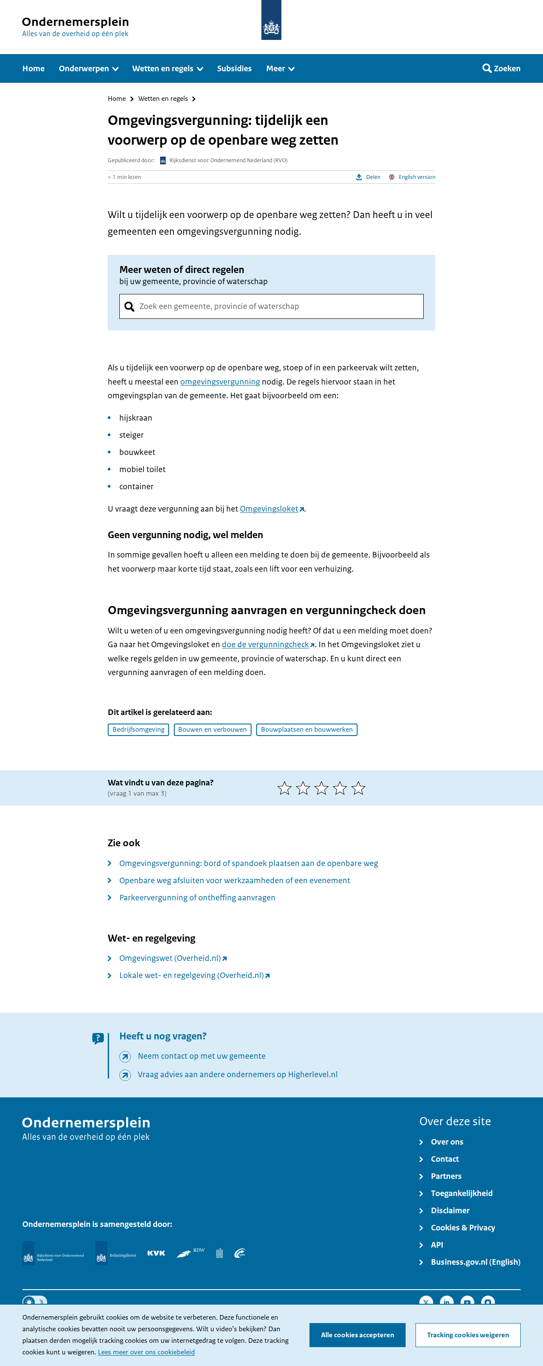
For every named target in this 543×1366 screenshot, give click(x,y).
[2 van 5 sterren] (305, 788)
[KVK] (156, 1253)
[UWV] (240, 1253)
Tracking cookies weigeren (468, 1335)
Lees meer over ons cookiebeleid (146, 1352)
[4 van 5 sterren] (342, 788)
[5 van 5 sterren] (360, 788)
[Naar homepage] (271, 20)
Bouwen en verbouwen (212, 729)
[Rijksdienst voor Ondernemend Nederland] (52, 1253)
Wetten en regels (163, 99)
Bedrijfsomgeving (138, 729)
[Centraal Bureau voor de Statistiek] (219, 1253)
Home (117, 99)
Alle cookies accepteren (357, 1335)
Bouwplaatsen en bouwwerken (307, 729)
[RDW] (191, 1253)
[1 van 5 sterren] (286, 788)
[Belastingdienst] (115, 1253)
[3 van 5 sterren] (323, 788)
